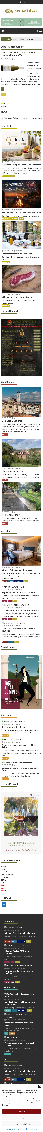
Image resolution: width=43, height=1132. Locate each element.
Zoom (12, 176)
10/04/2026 (7, 251)
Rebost (4, 872)
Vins (9, 601)
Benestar (8, 1010)
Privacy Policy (24, 1129)
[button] (39, 1086)
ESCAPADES (5, 877)
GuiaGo (4, 434)
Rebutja (21, 1118)
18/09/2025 (7, 418)
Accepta (21, 1111)
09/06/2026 (7, 765)
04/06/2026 (7, 162)
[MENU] (40, 30)
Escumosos (5, 218)
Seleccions (5, 176)
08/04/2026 (10, 1040)
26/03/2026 (7, 294)
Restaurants (18, 581)
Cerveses (5, 735)
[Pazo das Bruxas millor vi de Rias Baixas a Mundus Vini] (13, 62)
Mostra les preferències (21, 1124)
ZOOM (3, 866)
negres (4, 601)
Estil (6, 1033)
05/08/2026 (7, 626)
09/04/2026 (10, 1020)
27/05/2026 (7, 210)
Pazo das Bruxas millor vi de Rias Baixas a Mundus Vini (18, 53)
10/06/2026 (7, 724)
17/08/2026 (7, 567)
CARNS (3, 869)
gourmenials (18, 59)
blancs (4, 95)
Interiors (12, 1033)
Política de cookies (12, 1129)
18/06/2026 (10, 999)
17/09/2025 (7, 468)
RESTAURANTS (7, 874)
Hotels (11, 581)
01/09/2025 (7, 512)
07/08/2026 (7, 590)
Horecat (4, 581)
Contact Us (33, 1129)
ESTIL (3, 880)
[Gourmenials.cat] (3, 30)
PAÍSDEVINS (6, 883)
